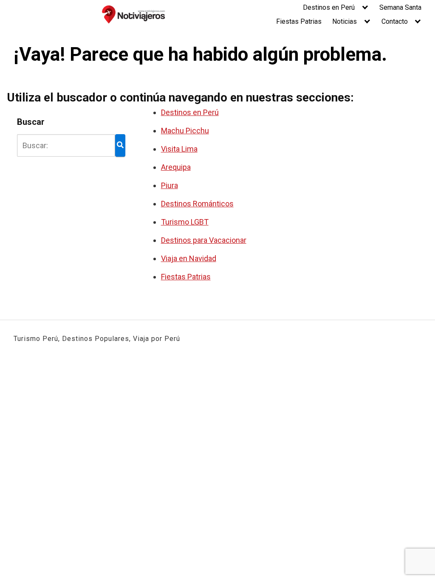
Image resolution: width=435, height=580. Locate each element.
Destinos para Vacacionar (203, 240)
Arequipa (176, 167)
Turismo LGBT (185, 221)
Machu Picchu (185, 130)
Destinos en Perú (329, 7)
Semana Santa (400, 7)
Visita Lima (179, 148)
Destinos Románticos (197, 203)
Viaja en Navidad (188, 258)
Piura (169, 185)
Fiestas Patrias (299, 21)
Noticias (344, 21)
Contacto (394, 21)
